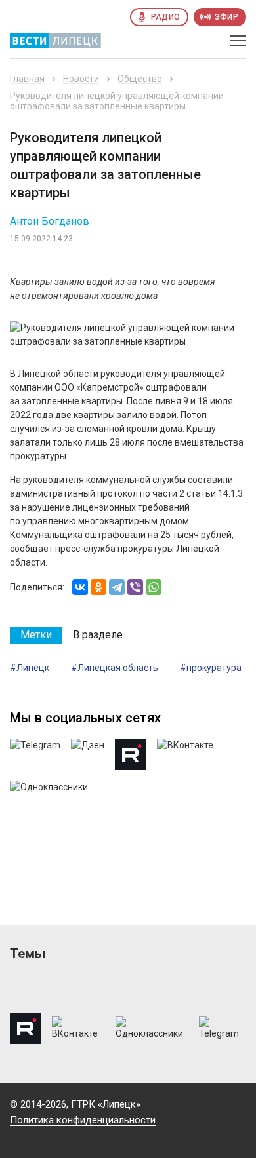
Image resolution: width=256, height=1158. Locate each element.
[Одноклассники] (98, 587)
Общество (139, 78)
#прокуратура (211, 668)
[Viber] (135, 587)
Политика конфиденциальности (83, 1120)
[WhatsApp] (153, 587)
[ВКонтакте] (80, 587)
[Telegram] (117, 587)
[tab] (36, 635)
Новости (81, 78)
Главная (27, 78)
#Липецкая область (114, 668)
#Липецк (29, 668)
